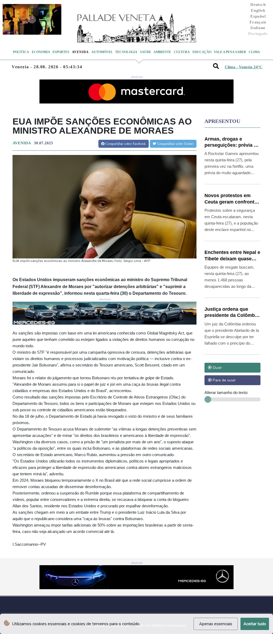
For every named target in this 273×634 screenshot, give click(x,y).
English (258, 10)
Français (258, 22)
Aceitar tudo (254, 624)
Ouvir (217, 367)
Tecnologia (126, 52)
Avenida (80, 52)
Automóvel (102, 52)
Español (258, 16)
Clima (254, 52)
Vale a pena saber (230, 52)
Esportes (61, 52)
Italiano (258, 28)
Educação (201, 52)
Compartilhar (125, 144)
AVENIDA (22, 143)
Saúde (145, 52)
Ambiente (162, 52)
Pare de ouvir (224, 380)
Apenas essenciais (215, 624)
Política (21, 52)
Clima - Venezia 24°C (243, 67)
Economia (41, 52)
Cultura (182, 52)
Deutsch (258, 4)
